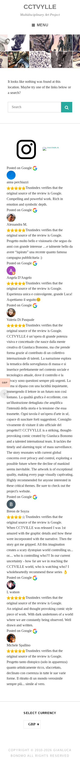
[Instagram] (26, 149)
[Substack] (54, 149)
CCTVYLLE (40, 6)
